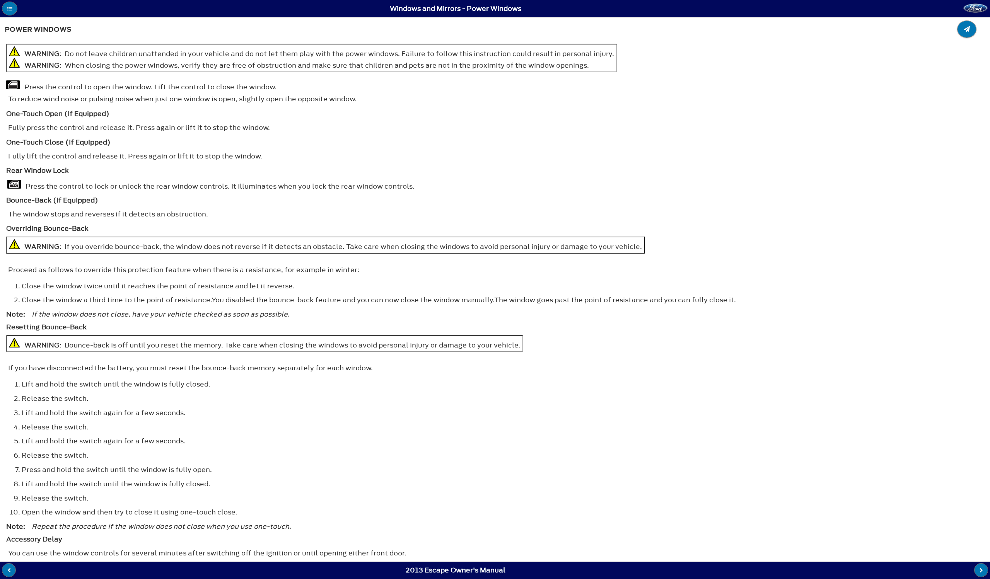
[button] (9, 8)
